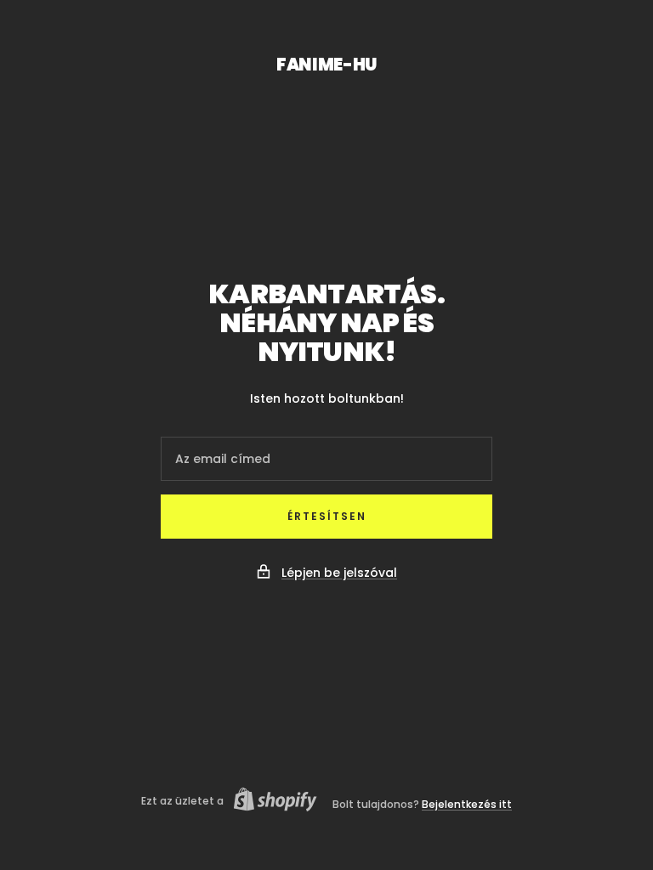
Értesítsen (326, 516)
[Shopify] (270, 802)
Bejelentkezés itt (467, 804)
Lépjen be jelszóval (339, 572)
